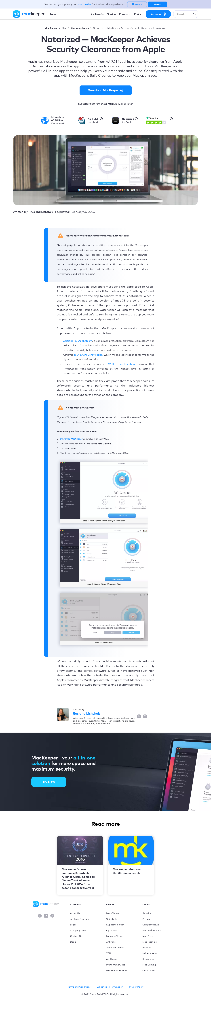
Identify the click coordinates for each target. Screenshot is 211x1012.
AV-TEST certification (121, 364)
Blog (64, 28)
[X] (52, 916)
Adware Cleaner (115, 948)
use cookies (85, 4)
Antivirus (111, 942)
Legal (73, 925)
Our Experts (148, 970)
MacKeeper (50, 28)
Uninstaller (112, 919)
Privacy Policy (136, 987)
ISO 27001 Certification (88, 355)
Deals (73, 942)
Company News (80, 28)
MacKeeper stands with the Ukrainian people (128, 871)
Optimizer (111, 930)
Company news (78, 930)
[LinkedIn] (46, 916)
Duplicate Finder (115, 925)
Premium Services (115, 965)
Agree (157, 4)
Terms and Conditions (79, 987)
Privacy (146, 919)
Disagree (137, 4)
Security (146, 913)
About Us (75, 913)
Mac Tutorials (149, 942)
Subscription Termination (110, 987)
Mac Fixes (147, 936)
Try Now (49, 781)
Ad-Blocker (112, 959)
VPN (108, 953)
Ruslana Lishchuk (86, 713)
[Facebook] (40, 916)
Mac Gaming (149, 965)
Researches (148, 959)
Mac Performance (151, 930)
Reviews (146, 948)
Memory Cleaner (115, 936)
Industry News (149, 953)
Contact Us (76, 936)
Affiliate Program (79, 919)
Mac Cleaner (113, 913)
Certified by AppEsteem (77, 341)
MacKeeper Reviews (116, 970)
